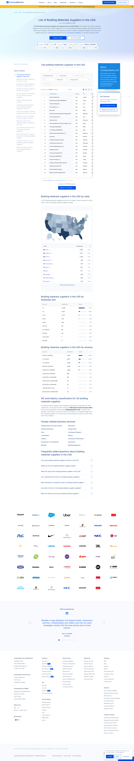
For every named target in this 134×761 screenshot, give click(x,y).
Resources (63, 2)
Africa (43, 720)
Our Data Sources (109, 671)
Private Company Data (69, 663)
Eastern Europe (46, 707)
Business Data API (68, 674)
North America (46, 705)
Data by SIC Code (89, 671)
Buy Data (72, 2)
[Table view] (83, 89)
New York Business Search (111, 730)
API (97, 33)
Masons (70, 435)
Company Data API (68, 686)
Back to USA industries (21, 64)
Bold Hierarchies (46, 674)
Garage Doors (72, 429)
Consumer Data (88, 679)
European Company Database (112, 698)
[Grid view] (86, 89)
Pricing (81, 2)
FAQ (105, 661)
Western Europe (46, 702)
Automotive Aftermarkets (76, 438)
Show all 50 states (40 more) (67, 285)
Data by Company (89, 676)
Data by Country (88, 663)
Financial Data (66, 684)
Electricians (71, 425)
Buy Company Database (110, 690)
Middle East (45, 717)
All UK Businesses (109, 701)
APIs (55, 2)
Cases (105, 669)
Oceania (44, 710)
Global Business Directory (111, 693)
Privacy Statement (109, 679)
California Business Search (111, 717)
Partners (106, 676)
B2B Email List (108, 695)
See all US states (108, 733)
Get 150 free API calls (89, 6)
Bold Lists (44, 661)
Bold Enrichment (46, 671)
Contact (106, 666)
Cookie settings (76, 755)
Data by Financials (89, 669)
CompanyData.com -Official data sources (54, 180)
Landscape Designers (75, 432)
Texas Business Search (110, 723)
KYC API (44, 688)
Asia (43, 712)
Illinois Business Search (110, 728)
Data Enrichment (67, 669)
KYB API (44, 690)
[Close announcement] (132, 7)
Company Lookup (108, 674)
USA (20, 12)
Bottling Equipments (74, 445)
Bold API (44, 663)
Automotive (71, 442)
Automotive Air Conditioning (49, 442)
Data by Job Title (88, 661)
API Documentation (47, 693)
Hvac (42, 432)
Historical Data (67, 681)
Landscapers (45, 435)
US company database (74, 33)
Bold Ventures (46, 676)
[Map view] (91, 89)
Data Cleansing (67, 676)
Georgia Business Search (111, 725)
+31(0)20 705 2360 (19, 668)
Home (15, 12)
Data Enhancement (68, 666)
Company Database (68, 661)
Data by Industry (88, 666)
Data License (66, 671)
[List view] (89, 89)
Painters (43, 438)
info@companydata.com (20, 666)
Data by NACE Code (89, 674)
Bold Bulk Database (47, 666)
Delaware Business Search (111, 720)
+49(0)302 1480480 (19, 682)
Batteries (44, 445)
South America (46, 715)
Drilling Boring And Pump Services (51, 425)
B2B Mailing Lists (108, 703)
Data (49, 2)
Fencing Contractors (47, 429)
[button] (58, 38)
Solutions (41, 2)
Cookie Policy (107, 681)
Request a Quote (108, 708)
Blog (105, 663)
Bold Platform (45, 669)
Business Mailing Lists (69, 679)
